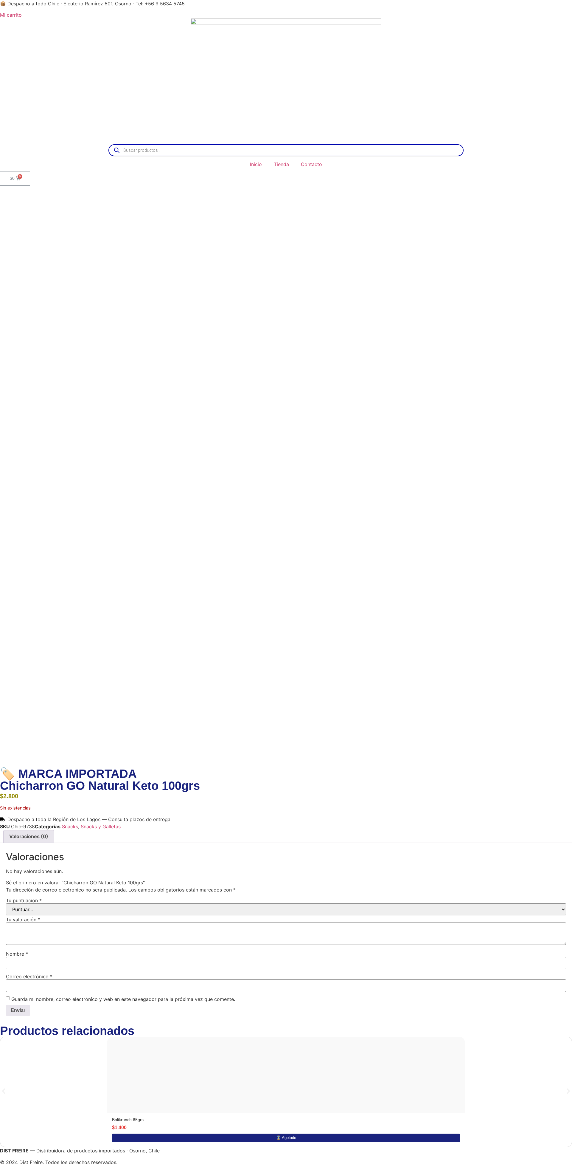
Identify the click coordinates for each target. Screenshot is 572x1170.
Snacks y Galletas (101, 826)
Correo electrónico (29, 976)
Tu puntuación (24, 900)
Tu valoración (23, 919)
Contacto (311, 164)
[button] (3, 1091)
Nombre (17, 953)
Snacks (70, 826)
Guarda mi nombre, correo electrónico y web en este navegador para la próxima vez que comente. (123, 999)
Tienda (281, 164)
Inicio (256, 164)
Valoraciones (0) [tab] (28, 836)
